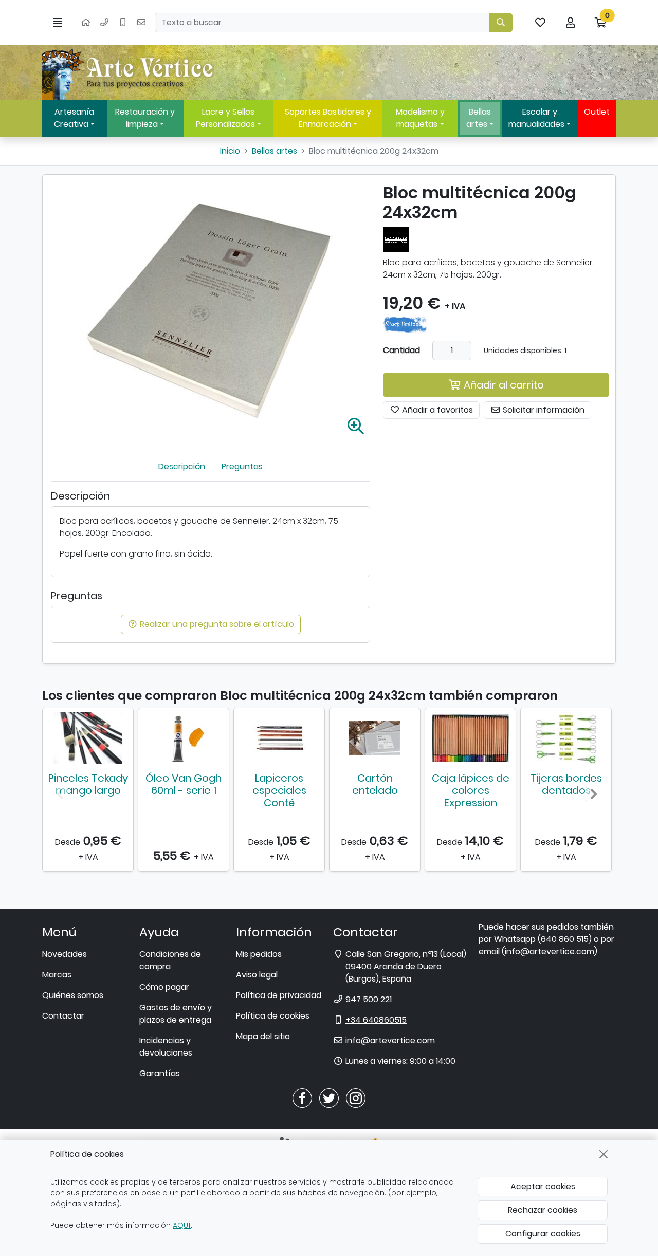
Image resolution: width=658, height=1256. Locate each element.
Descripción (181, 466)
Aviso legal (257, 975)
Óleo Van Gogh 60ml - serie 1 (183, 784)
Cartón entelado (375, 784)
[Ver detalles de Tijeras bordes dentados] (566, 738)
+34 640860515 (376, 1020)
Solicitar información (542, 410)
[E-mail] (141, 22)
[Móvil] (123, 22)
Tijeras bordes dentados (566, 784)
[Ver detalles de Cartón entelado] (375, 738)
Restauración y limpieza (145, 118)
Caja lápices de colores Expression (470, 790)
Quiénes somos (72, 995)
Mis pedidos (259, 954)
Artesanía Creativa (74, 118)
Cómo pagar (164, 987)
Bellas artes (478, 118)
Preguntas (242, 466)
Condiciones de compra (170, 960)
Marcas (56, 975)
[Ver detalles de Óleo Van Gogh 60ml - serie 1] (183, 738)
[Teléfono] (104, 22)
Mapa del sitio (263, 1036)
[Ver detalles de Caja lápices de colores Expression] (470, 738)
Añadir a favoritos (436, 410)
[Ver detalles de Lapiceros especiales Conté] (279, 738)
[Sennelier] (396, 239)
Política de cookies (272, 1016)
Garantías (159, 1073)
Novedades (64, 954)
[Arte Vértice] (129, 72)
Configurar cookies (542, 1234)
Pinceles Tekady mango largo (88, 784)
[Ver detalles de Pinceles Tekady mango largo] (88, 738)
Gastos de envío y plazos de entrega (175, 1014)
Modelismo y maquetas (420, 118)
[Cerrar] (603, 1154)
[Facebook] (302, 1098)
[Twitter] (329, 1098)
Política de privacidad (278, 995)
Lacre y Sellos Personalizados (225, 118)
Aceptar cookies (542, 1186)
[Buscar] (501, 22)
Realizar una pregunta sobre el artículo (216, 624)
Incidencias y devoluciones (165, 1047)
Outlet (597, 112)
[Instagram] (355, 1098)
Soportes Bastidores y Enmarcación (328, 118)
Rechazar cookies (542, 1210)
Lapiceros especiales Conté (279, 790)
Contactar (63, 1016)
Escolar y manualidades (536, 118)
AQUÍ (182, 1225)
